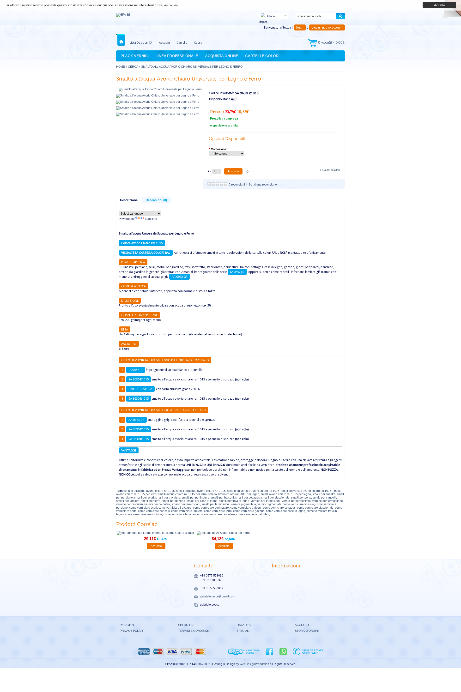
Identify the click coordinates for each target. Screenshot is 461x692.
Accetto (439, 5)
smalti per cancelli (324, 497)
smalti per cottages (247, 497)
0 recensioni (237, 184)
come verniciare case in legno (285, 511)
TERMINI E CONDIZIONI (194, 630)
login (299, 27)
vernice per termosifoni (265, 501)
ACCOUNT (302, 625)
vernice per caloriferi (129, 504)
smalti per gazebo (173, 501)
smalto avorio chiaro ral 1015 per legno (233, 494)
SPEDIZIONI (186, 625)
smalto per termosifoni (185, 504)
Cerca (133, 66)
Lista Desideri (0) (141, 42)
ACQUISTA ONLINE (221, 56)
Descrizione (129, 200)
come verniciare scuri (143, 507)
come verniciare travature (175, 507)
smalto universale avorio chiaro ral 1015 (253, 491)
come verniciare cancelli (154, 511)
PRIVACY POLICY (132, 630)
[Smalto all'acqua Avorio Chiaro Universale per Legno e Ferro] (160, 89)
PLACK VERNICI (135, 56)
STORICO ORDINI (307, 630)
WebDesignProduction (254, 664)
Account (164, 42)
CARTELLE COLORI (262, 56)
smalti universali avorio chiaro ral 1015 (306, 491)
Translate (151, 219)
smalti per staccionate (275, 497)
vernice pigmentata (243, 504)
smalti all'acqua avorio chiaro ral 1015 (201, 491)
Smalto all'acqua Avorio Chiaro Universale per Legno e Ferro (192, 66)
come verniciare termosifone (143, 514)
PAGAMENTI (128, 625)
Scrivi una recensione (263, 184)
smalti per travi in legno (234, 501)
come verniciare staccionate (315, 507)
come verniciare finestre (298, 504)
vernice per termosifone (327, 501)
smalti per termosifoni (216, 504)
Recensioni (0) (156, 200)
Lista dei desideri (330, 169)
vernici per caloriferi (157, 504)
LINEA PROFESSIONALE (177, 56)
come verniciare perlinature (211, 507)
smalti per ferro (150, 501)
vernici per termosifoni (296, 501)
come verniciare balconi (245, 507)
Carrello (182, 42)
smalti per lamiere (128, 501)
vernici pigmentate (269, 504)
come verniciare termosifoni (182, 514)
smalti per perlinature (195, 497)
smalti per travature (167, 497)
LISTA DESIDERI (247, 625)
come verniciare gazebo (249, 511)
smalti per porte (301, 497)
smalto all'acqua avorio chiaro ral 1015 (149, 491)
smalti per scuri (144, 497)
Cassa (198, 42)
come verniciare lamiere (187, 511)
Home (122, 40)
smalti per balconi (222, 497)
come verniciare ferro (218, 511)
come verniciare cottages (279, 507)
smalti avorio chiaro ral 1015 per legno (286, 494)
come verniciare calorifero (218, 514)
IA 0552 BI (237, 272)
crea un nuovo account (326, 27)
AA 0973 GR (180, 276)
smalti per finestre (323, 494)
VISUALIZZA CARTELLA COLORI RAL (145, 252)
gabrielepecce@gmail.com (217, 596)
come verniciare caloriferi (252, 514)
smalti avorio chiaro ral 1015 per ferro (182, 494)
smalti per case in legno (202, 501)
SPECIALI (243, 630)
